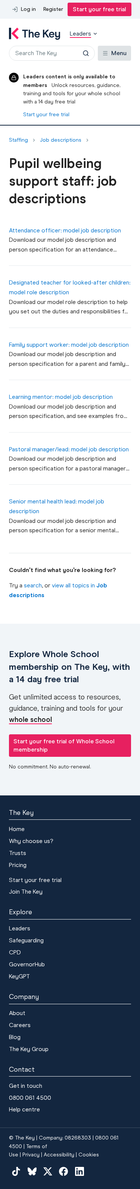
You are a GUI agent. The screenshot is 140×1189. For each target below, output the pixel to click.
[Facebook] (63, 1171)
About (17, 1013)
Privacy (31, 1155)
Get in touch (25, 1085)
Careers (20, 1025)
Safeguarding (26, 940)
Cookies (88, 1155)
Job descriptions (60, 140)
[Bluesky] (31, 1171)
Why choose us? (31, 841)
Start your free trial (99, 9)
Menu (119, 53)
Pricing (18, 865)
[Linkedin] (79, 1171)
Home (17, 829)
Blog (15, 1037)
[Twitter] (47, 1171)
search (33, 585)
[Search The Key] (86, 53)
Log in (28, 9)
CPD (15, 952)
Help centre (24, 1109)
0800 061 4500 (30, 1097)
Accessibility (59, 1155)
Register (53, 9)
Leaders (19, 928)
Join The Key (26, 891)
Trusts (17, 853)
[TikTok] (16, 1171)
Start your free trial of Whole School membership (64, 745)
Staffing (18, 140)
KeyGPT (19, 976)
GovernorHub (27, 964)
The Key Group (29, 1049)
